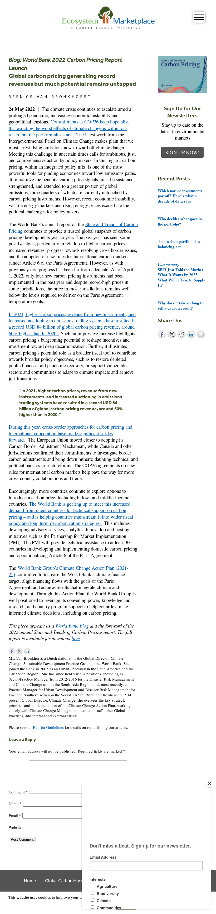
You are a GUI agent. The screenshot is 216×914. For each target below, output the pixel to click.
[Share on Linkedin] (191, 334)
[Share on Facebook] (162, 334)
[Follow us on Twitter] (19, 651)
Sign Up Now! (182, 152)
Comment (18, 792)
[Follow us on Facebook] (12, 651)
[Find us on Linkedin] (27, 651)
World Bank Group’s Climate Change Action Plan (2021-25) (68, 570)
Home (30, 880)
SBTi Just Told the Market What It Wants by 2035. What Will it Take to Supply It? (181, 274)
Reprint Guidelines (48, 727)
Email (15, 815)
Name (15, 803)
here (76, 638)
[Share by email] (201, 334)
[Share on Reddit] (181, 334)
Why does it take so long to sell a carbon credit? (181, 305)
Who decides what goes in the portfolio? (180, 221)
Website (15, 827)
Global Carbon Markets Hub (71, 880)
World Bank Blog (72, 625)
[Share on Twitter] (172, 334)
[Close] (209, 783)
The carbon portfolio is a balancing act (179, 244)
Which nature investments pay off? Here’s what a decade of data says (180, 196)
